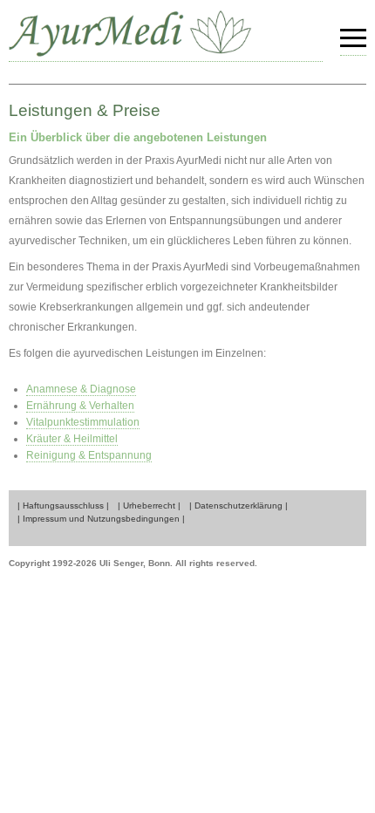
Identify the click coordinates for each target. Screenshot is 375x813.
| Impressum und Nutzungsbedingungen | (101, 518)
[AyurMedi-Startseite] (166, 35)
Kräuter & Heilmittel (72, 439)
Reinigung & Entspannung (89, 455)
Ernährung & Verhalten (80, 406)
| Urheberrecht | (149, 505)
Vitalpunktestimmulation (83, 422)
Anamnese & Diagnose (81, 389)
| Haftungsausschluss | (63, 505)
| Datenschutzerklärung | (238, 505)
